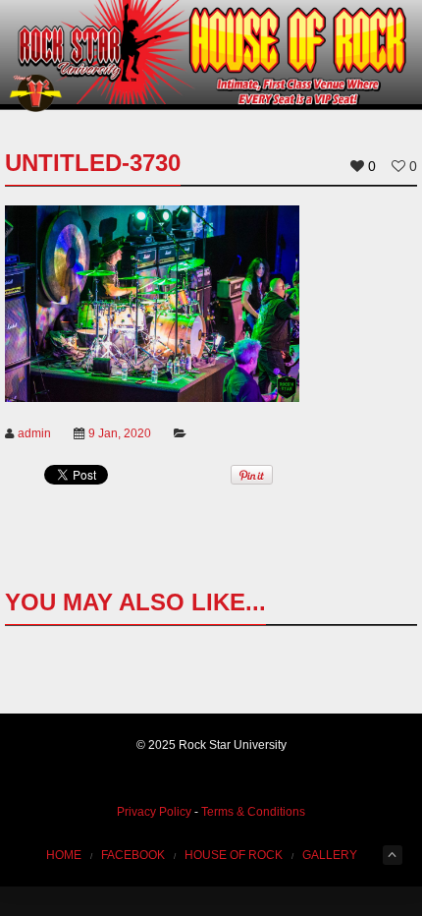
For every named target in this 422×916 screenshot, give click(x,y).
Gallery (329, 855)
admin (34, 433)
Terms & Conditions (253, 812)
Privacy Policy (154, 812)
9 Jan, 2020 (119, 433)
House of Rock (234, 855)
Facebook (133, 855)
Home (63, 855)
